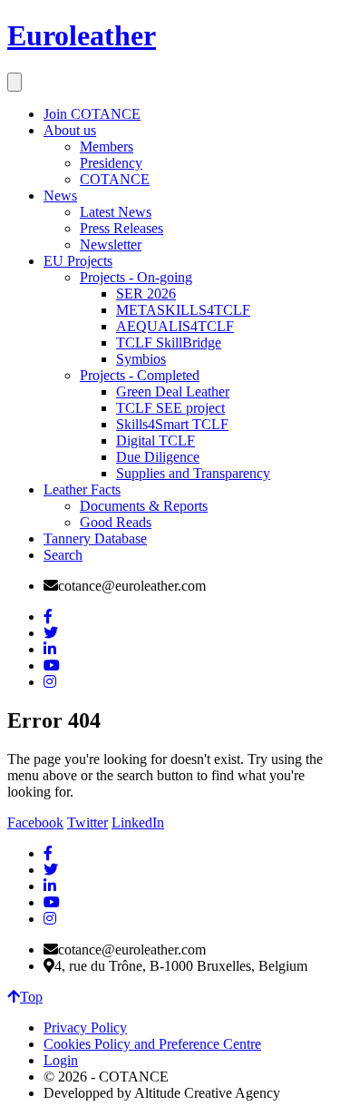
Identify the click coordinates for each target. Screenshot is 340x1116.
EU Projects (78, 261)
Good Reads (115, 522)
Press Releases (121, 228)
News (60, 195)
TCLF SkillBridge (168, 342)
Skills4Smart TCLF (172, 424)
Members (106, 146)
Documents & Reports (144, 506)
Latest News (115, 212)
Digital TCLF (155, 440)
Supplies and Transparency (193, 473)
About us (70, 130)
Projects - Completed (139, 375)
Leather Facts (82, 489)
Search (63, 555)
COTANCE (115, 179)
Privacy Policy (85, 1027)
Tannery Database (95, 538)
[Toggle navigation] (14, 82)
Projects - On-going (136, 277)
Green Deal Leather (172, 391)
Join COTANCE (92, 114)
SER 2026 (146, 293)
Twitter (87, 822)
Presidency (111, 163)
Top (31, 996)
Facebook (35, 822)
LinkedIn (138, 822)
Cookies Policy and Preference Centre (152, 1044)
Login (61, 1060)
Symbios (141, 359)
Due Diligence (157, 457)
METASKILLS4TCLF (183, 310)
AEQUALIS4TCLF (175, 326)
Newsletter (110, 244)
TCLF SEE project (170, 408)
